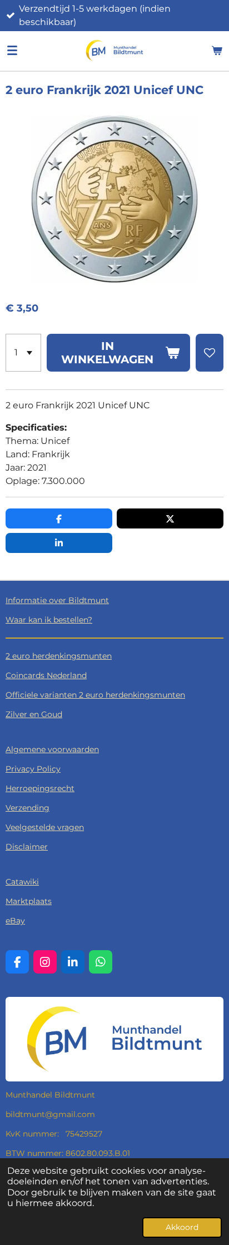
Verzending (27, 808)
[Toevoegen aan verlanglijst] (209, 353)
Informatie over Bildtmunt (57, 600)
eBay (15, 921)
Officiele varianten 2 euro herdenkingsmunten (95, 695)
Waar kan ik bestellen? (49, 620)
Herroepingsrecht (40, 788)
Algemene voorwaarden (52, 749)
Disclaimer (27, 847)
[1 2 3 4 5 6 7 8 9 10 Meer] (23, 353)
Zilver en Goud (34, 714)
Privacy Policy (33, 769)
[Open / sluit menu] (12, 50)
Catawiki (22, 882)
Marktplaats (29, 901)
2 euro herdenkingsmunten (59, 656)
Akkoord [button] (182, 1227)
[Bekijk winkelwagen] (217, 50)
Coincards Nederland (46, 675)
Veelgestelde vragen (45, 827)
